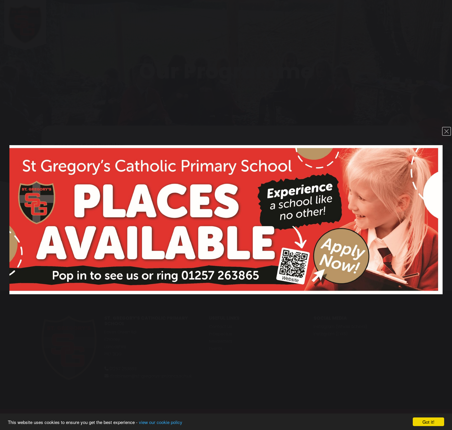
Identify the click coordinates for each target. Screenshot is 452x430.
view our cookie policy (160, 422)
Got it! (428, 421)
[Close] (446, 131)
